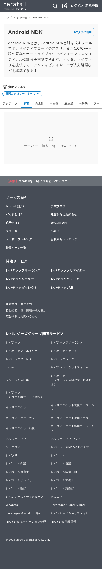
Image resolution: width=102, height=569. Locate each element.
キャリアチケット (17, 407)
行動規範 (12, 310)
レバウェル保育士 (17, 471)
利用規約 (26, 303)
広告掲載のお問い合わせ (22, 316)
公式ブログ (58, 206)
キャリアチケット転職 (20, 428)
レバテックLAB (62, 287)
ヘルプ (55, 230)
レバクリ (12, 455)
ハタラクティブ (16, 438)
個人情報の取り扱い (34, 310)
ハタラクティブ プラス (66, 438)
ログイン (77, 5)
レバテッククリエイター (68, 270)
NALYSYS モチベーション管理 (26, 521)
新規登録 (91, 5)
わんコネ (57, 496)
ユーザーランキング (19, 239)
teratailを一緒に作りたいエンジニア (45, 181)
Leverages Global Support (69, 504)
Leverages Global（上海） (24, 513)
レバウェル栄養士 (62, 480)
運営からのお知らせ (64, 214)
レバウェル (58, 455)
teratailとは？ (15, 206)
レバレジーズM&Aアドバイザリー (73, 446)
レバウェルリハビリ (19, 480)
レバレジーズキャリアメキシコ (71, 513)
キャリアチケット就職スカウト (71, 417)
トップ (8, 17)
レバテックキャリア (65, 279)
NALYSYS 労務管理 (63, 521)
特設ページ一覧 (16, 247)
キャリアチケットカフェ (22, 417)
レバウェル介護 (16, 463)
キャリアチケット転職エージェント (73, 428)
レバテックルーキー (20, 279)
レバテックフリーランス (23, 270)
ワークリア (13, 446)
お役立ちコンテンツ (64, 239)
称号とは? (13, 222)
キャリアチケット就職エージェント (73, 407)
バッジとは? (14, 214)
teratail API (59, 222)
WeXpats (12, 504)
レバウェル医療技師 (64, 471)
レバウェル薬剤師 (62, 488)
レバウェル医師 (16, 488)
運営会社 (12, 303)
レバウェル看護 (61, 463)
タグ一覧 (22, 17)
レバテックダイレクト (21, 287)
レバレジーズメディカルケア (25, 496)
